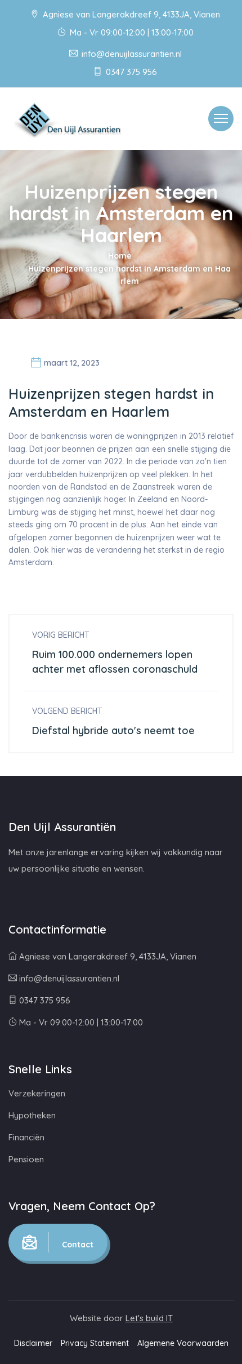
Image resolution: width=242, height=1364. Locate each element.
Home (120, 256)
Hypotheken (32, 1115)
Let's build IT (149, 1318)
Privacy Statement (95, 1343)
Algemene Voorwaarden (182, 1343)
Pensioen (26, 1159)
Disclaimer (33, 1343)
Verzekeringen (36, 1093)
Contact (76, 1244)
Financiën (26, 1137)
